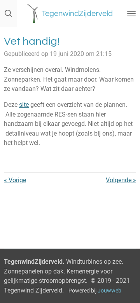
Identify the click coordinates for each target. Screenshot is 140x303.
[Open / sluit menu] (131, 13)
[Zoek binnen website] (8, 13)
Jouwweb (109, 290)
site (24, 104)
